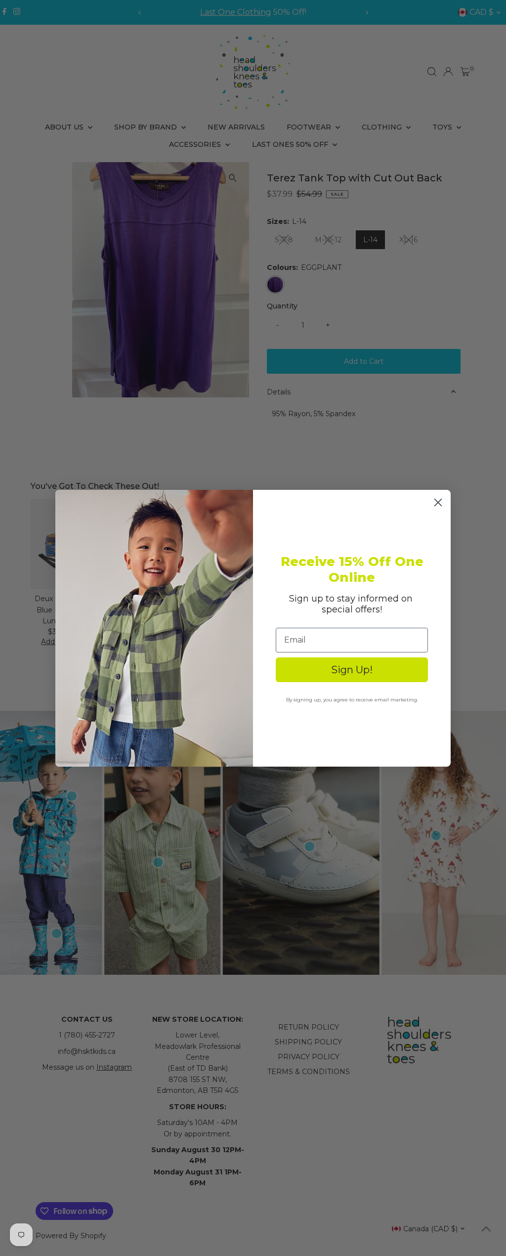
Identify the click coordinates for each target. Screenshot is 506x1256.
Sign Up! (352, 670)
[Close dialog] (438, 502)
